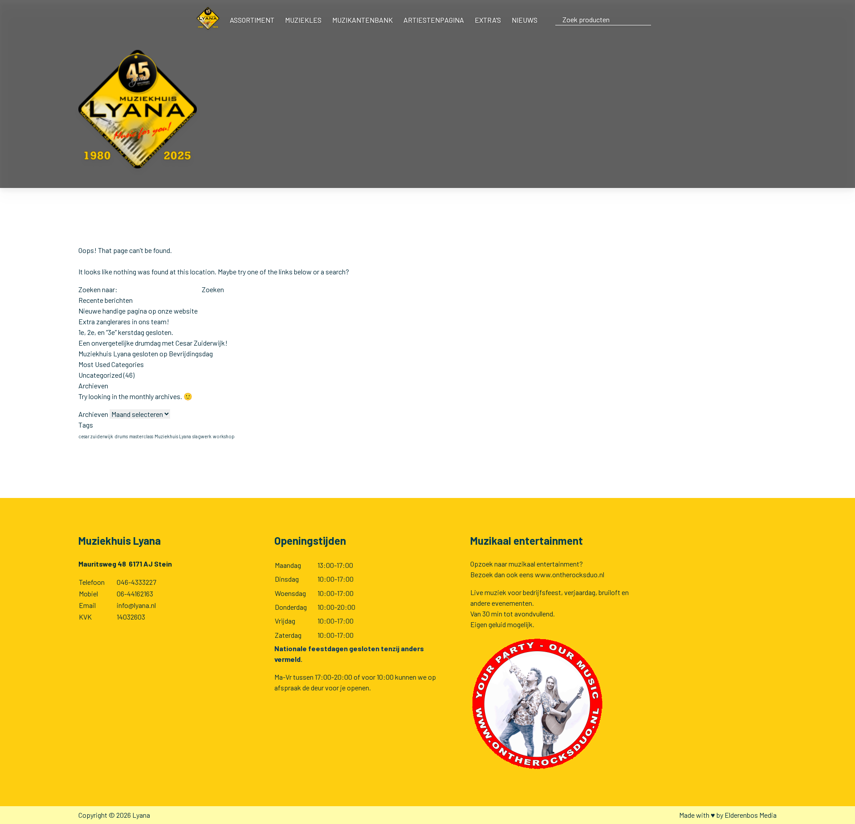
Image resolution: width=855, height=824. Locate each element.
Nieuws (524, 20)
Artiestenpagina (433, 20)
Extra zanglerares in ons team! (123, 321)
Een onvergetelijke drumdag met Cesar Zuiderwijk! (153, 343)
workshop (224, 436)
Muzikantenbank (362, 20)
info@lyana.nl (136, 605)
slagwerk (202, 436)
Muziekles (303, 20)
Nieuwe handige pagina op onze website (138, 310)
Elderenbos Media (751, 815)
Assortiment (252, 20)
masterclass (141, 436)
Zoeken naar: (98, 289)
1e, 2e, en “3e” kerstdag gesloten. (125, 332)
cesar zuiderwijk (95, 436)
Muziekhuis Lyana (173, 436)
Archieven (93, 414)
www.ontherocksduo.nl (569, 574)
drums (121, 436)
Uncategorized (100, 375)
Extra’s (488, 20)
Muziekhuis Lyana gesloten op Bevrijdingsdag (145, 353)
